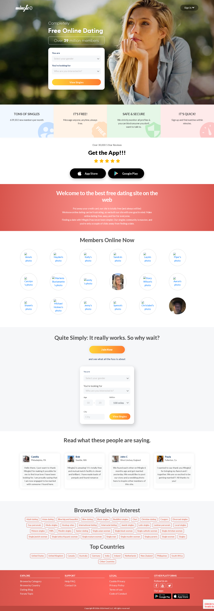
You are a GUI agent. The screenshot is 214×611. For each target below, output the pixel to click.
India (107, 556)
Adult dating (32, 519)
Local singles (180, 525)
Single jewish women (38, 536)
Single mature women (92, 536)
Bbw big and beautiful (68, 519)
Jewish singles (127, 525)
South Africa (177, 556)
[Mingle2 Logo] (24, 7)
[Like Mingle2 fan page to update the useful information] (156, 585)
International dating (88, 525)
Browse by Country (30, 585)
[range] (110, 403)
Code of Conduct (118, 593)
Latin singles (143, 525)
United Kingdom (55, 556)
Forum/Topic (26, 593)
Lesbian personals (162, 525)
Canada (71, 556)
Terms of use (116, 589)
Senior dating (82, 531)
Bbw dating (87, 519)
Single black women (124, 531)
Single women (168, 536)
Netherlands (130, 556)
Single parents (151, 536)
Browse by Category (31, 581)
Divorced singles (180, 519)
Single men (111, 536)
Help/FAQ (70, 581)
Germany (96, 556)
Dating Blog (26, 589)
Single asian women (101, 531)
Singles (182, 536)
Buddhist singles (120, 519)
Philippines (162, 556)
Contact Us (70, 585)
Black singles (103, 519)
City (85, 412)
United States (37, 556)
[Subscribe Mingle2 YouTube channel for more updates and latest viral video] (162, 585)
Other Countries (107, 561)
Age (85, 397)
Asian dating (48, 519)
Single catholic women (147, 531)
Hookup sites (68, 525)
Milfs (51, 531)
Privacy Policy (116, 585)
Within (112, 397)
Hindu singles (51, 525)
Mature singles (38, 531)
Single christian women (172, 531)
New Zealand (147, 556)
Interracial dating (109, 525)
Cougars (164, 519)
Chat (135, 519)
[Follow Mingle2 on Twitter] (169, 585)
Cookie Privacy (117, 581)
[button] (189, 8)
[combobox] (76, 59)
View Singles (77, 82)
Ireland (117, 556)
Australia (83, 556)
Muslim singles (64, 531)
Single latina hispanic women (65, 536)
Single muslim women (130, 536)
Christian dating (148, 519)
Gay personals (34, 525)
